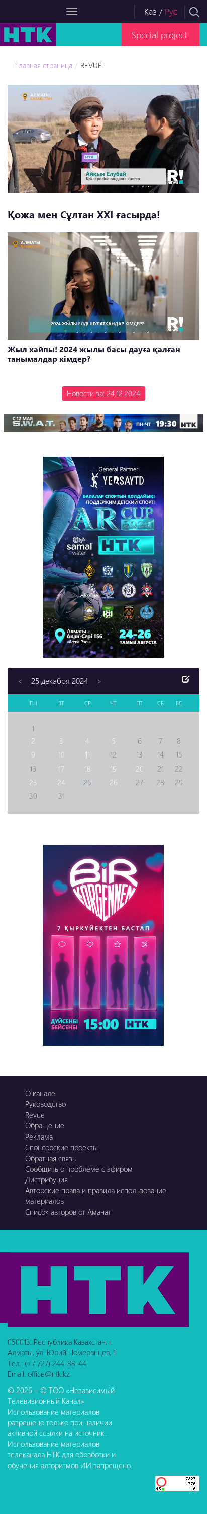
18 (87, 769)
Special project (159, 34)
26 (114, 782)
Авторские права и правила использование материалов (95, 1195)
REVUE (91, 65)
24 (61, 782)
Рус (171, 11)
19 (113, 769)
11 (87, 754)
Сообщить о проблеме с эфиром (79, 1169)
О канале (40, 1093)
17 (61, 769)
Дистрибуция (46, 1179)
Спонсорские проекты (61, 1147)
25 (87, 782)
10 (61, 754)
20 (140, 769)
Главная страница (43, 65)
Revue (35, 1115)
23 (33, 782)
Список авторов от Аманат (68, 1212)
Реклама (39, 1136)
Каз (150, 11)
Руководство (45, 1104)
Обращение (44, 1125)
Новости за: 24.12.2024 (103, 393)
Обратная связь (50, 1158)
